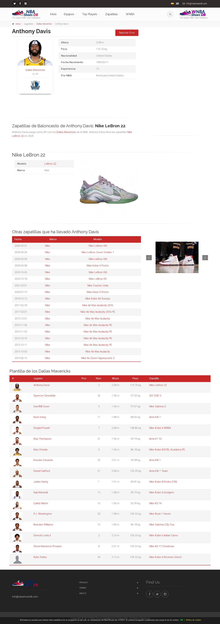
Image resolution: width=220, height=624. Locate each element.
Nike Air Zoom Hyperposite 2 (97, 358)
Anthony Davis (42, 385)
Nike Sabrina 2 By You (161, 524)
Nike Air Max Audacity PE (98, 325)
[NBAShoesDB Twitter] (14, 3)
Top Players (89, 14)
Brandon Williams (43, 524)
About (82, 593)
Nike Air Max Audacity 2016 (97, 305)
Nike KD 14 (155, 503)
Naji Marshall (41, 492)
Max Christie (41, 449)
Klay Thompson (42, 438)
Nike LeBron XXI (98, 245)
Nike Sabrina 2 (157, 406)
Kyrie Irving (40, 417)
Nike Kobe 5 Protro (98, 292)
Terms (82, 588)
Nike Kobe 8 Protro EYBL (163, 481)
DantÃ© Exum (42, 406)
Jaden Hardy (41, 481)
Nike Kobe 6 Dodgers (161, 492)
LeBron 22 (50, 163)
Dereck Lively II (42, 535)
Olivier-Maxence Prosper (48, 546)
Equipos (69, 14)
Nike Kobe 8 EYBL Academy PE (167, 449)
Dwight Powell (42, 427)
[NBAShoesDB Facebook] (20, 3)
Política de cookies (193, 620)
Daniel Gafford (42, 470)
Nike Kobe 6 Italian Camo (163, 535)
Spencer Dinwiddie (45, 395)
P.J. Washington (43, 513)
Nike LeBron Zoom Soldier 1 (97, 252)
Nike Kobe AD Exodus (97, 298)
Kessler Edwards (43, 460)
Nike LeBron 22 (158, 385)
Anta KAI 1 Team (158, 470)
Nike (47, 245)
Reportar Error (127, 32)
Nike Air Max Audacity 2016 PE (98, 311)
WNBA (130, 14)
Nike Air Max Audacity (97, 318)
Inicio (53, 14)
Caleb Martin (41, 503)
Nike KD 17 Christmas (161, 546)
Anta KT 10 (155, 438)
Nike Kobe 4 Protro (98, 265)
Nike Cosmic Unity (97, 285)
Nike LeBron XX (98, 278)
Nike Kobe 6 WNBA (160, 427)
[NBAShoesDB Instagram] (25, 3)
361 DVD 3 (155, 395)
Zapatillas (111, 14)
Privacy (83, 582)
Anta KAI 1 (155, 417)
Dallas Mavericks (44, 24)
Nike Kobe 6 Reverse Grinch (165, 557)
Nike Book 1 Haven (160, 513)
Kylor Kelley (40, 557)
